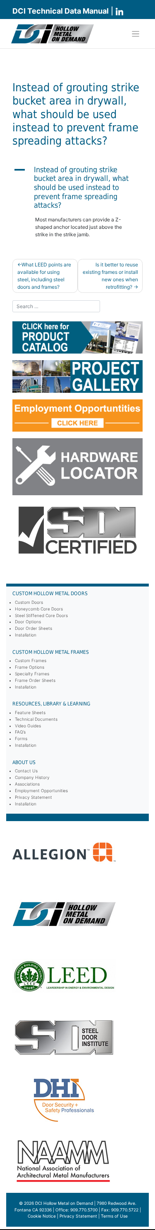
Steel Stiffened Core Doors (41, 615)
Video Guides (28, 725)
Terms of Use (114, 1215)
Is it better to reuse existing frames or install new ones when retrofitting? (110, 275)
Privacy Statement (33, 797)
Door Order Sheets (33, 628)
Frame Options (29, 667)
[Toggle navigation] (135, 34)
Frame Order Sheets (35, 680)
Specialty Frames (32, 673)
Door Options (28, 621)
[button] (77, 187)
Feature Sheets (30, 712)
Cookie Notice (42, 1215)
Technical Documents (36, 719)
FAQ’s (20, 731)
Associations (27, 783)
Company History (32, 777)
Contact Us (26, 770)
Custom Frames (30, 660)
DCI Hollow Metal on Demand (64, 1203)
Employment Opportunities (41, 790)
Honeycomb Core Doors (39, 608)
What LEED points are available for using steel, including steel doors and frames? (44, 275)
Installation (25, 634)
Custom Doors (29, 602)
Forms (21, 738)
